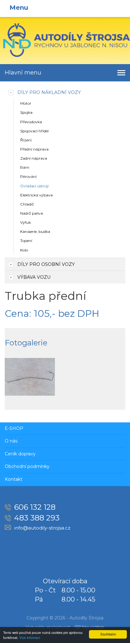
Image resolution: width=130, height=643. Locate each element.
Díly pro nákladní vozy (49, 92)
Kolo (24, 250)
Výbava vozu (33, 277)
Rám (24, 167)
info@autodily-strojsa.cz (42, 528)
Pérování (28, 176)
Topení (26, 240)
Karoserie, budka (35, 231)
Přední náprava (34, 149)
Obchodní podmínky (27, 466)
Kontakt (13, 479)
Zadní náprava (33, 158)
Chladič (27, 204)
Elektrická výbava (36, 195)
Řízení (26, 140)
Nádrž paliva (31, 213)
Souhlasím (108, 634)
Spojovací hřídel (34, 131)
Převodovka (31, 121)
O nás (11, 441)
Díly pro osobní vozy (46, 264)
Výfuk (25, 222)
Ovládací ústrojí (34, 186)
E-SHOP (14, 428)
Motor (25, 103)
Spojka (26, 112)
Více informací (29, 637)
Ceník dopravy (20, 454)
